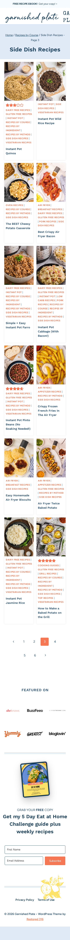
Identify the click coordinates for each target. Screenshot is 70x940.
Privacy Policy (24, 899)
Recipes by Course (18, 122)
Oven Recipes (14, 205)
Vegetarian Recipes (18, 142)
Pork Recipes (47, 221)
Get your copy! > (35, 3)
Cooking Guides (48, 565)
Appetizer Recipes (49, 391)
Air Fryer (44, 205)
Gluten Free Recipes (19, 114)
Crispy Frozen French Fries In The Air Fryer (48, 411)
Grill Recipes (48, 573)
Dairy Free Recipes (18, 110)
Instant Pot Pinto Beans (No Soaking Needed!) (18, 424)
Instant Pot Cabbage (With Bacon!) (48, 331)
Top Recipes (45, 598)
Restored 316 (35, 919)
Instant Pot (15, 118)
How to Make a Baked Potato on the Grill (50, 613)
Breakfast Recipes (50, 209)
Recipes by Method (18, 134)
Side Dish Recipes (17, 138)
